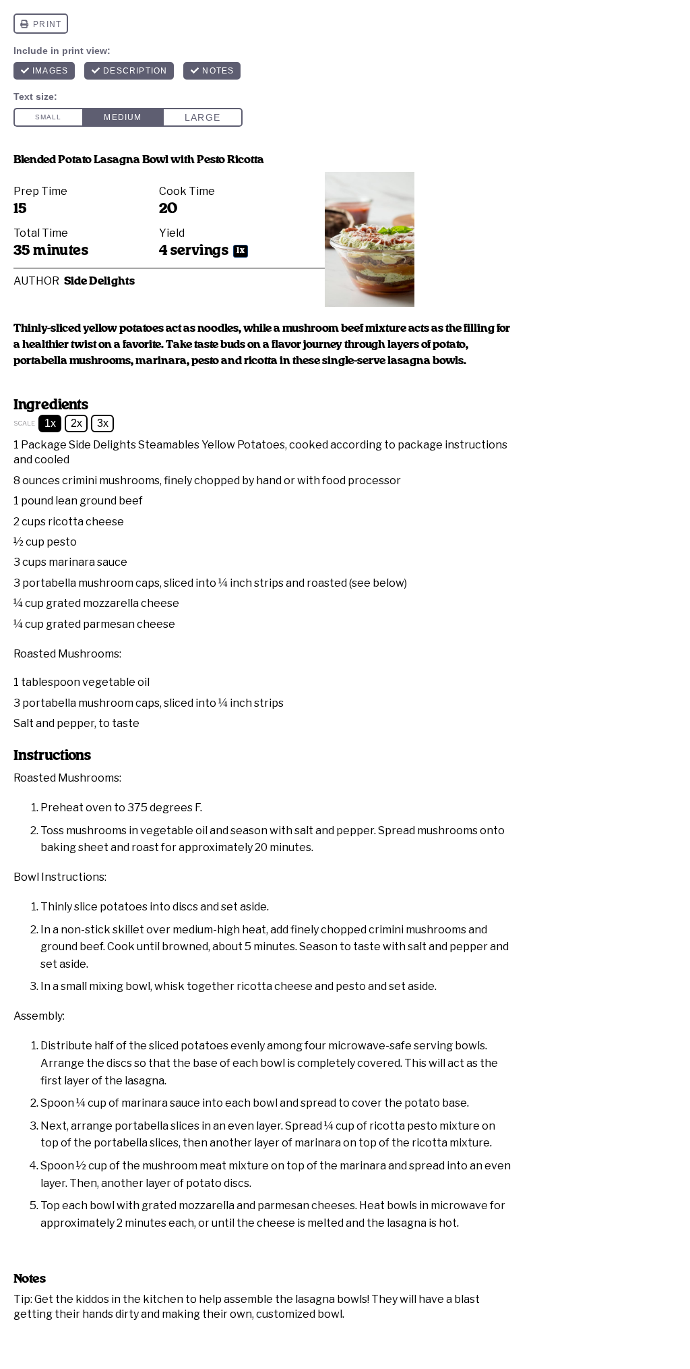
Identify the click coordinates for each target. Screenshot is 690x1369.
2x (76, 423)
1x (50, 423)
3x (102, 423)
